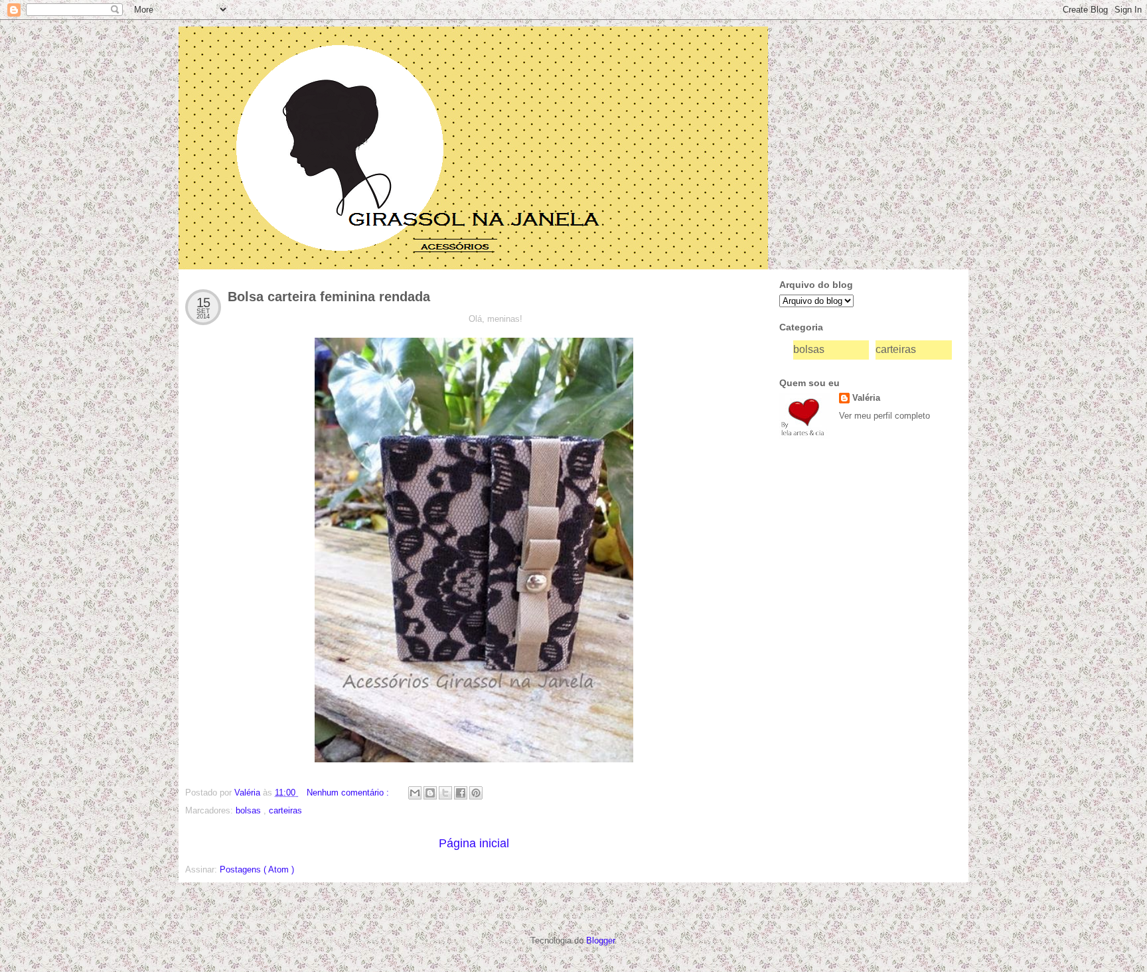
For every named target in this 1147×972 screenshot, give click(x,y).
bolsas (250, 810)
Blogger (600, 940)
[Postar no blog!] (430, 792)
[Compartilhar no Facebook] (460, 792)
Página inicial (474, 843)
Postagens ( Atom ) (257, 869)
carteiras (285, 810)
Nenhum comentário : (349, 793)
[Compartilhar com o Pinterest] (476, 792)
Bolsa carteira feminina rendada (329, 296)
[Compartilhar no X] (445, 792)
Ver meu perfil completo (884, 416)
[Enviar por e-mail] (414, 792)
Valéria (866, 398)
